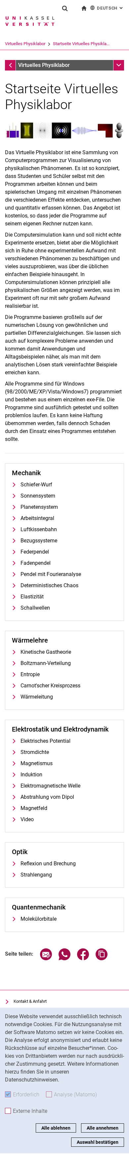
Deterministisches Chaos (49, 585)
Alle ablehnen (55, 1128)
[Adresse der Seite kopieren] (102, 958)
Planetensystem (39, 507)
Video (27, 819)
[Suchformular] (65, 8)
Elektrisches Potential (45, 741)
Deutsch (110, 8)
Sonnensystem (38, 496)
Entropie (30, 674)
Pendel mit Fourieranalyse (51, 574)
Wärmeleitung (37, 697)
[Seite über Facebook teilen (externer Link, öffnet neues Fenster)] (83, 958)
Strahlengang (36, 875)
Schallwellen (35, 608)
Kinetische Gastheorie (46, 652)
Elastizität (32, 596)
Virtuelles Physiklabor (25, 43)
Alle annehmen (102, 1128)
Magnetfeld (34, 808)
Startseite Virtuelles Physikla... (81, 43)
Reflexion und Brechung (48, 863)
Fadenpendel (36, 563)
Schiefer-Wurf (36, 484)
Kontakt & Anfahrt (30, 1001)
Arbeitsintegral (37, 518)
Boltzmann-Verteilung (46, 663)
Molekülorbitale (39, 919)
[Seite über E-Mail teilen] (46, 958)
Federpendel (35, 552)
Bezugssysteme (39, 540)
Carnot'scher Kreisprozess (50, 685)
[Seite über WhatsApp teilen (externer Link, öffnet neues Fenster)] (64, 958)
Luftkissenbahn (39, 529)
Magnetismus (37, 763)
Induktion (31, 774)
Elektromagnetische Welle (50, 786)
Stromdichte (35, 752)
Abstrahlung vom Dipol (47, 797)
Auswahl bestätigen (97, 1142)
